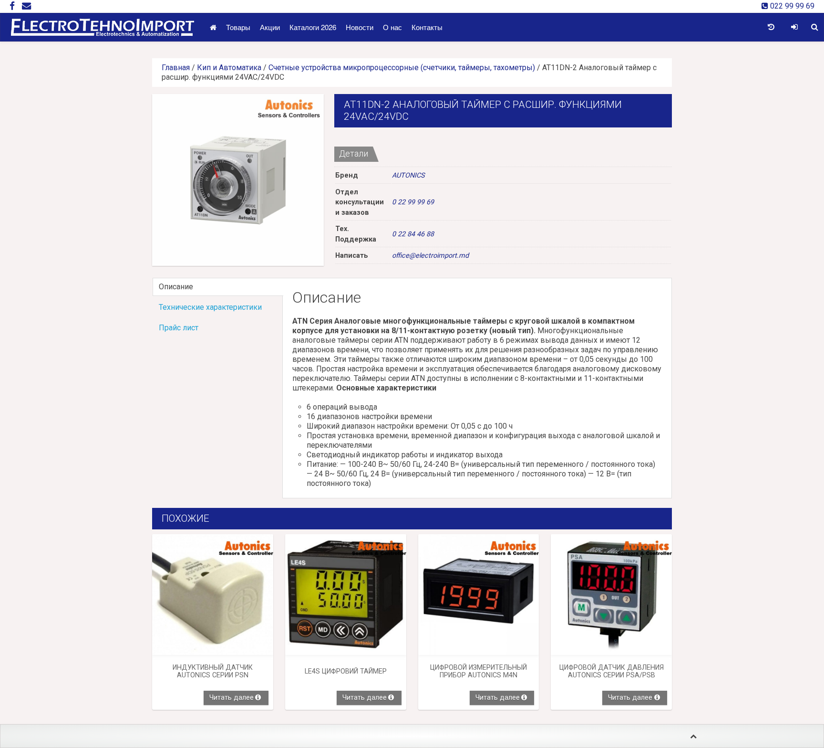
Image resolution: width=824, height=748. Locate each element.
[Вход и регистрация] (794, 27)
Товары (238, 27)
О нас (392, 27)
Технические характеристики (210, 307)
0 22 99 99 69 (413, 202)
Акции (270, 27)
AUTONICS (408, 175)
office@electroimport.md (430, 256)
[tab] (217, 287)
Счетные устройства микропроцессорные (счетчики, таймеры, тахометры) (401, 67)
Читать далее (231, 698)
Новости (359, 27)
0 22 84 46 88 (413, 234)
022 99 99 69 (791, 6)
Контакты (427, 27)
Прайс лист (178, 327)
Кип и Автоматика (229, 67)
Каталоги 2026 (312, 27)
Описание (176, 286)
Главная (176, 67)
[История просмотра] (771, 27)
